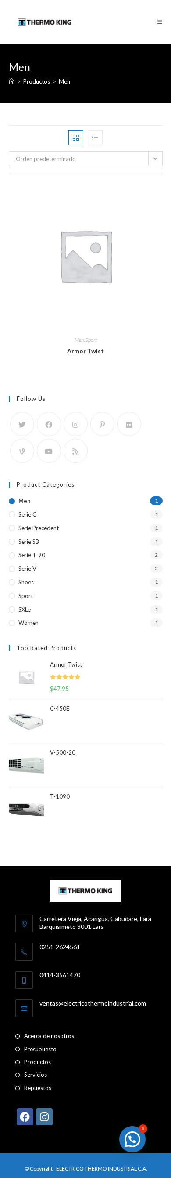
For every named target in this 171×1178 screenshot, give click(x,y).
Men (64, 81)
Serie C (27, 514)
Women (28, 622)
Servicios (35, 1074)
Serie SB (28, 541)
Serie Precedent (38, 528)
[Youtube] (49, 451)
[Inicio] (11, 81)
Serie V (27, 568)
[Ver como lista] (95, 137)
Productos (37, 1061)
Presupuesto (40, 1049)
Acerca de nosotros (49, 1035)
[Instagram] (76, 424)
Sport (91, 340)
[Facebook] (49, 424)
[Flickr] (129, 424)
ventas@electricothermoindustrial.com (92, 1003)
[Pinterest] (102, 424)
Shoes (26, 582)
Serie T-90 (31, 554)
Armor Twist (85, 351)
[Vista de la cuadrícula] (75, 137)
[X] (22, 424)
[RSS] (76, 451)
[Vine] (22, 451)
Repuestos (37, 1087)
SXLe (24, 609)
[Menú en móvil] (157, 21)
